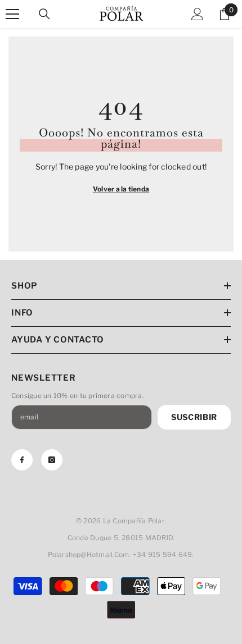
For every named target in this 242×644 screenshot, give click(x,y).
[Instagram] (51, 460)
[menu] (12, 14)
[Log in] (197, 14)
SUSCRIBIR (194, 417)
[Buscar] (44, 14)
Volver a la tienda (121, 189)
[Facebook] (22, 460)
